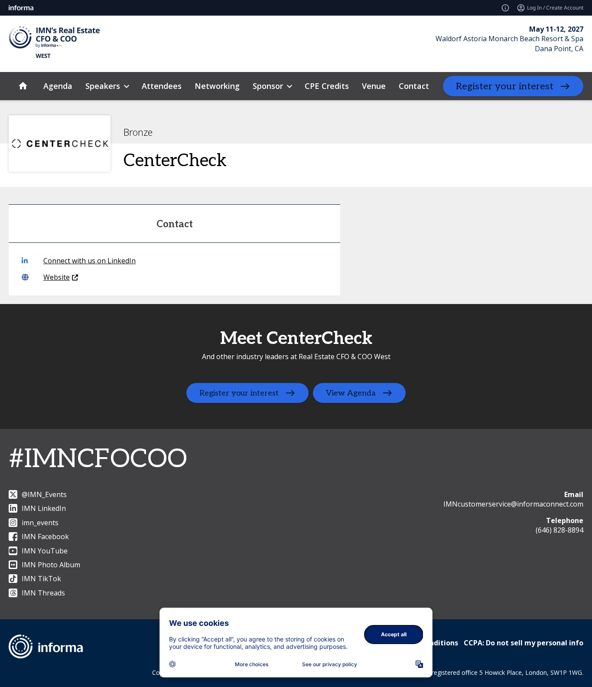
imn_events (40, 522)
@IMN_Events (44, 494)
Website (56, 277)
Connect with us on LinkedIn (89, 260)
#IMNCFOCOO (98, 459)
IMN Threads (43, 593)
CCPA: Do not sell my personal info (523, 643)
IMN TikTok (41, 578)
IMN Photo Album (51, 564)
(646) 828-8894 (559, 530)
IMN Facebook (45, 536)
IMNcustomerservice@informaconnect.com (513, 504)
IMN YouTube (45, 551)
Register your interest (504, 86)
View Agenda (351, 393)
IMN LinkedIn (44, 508)
